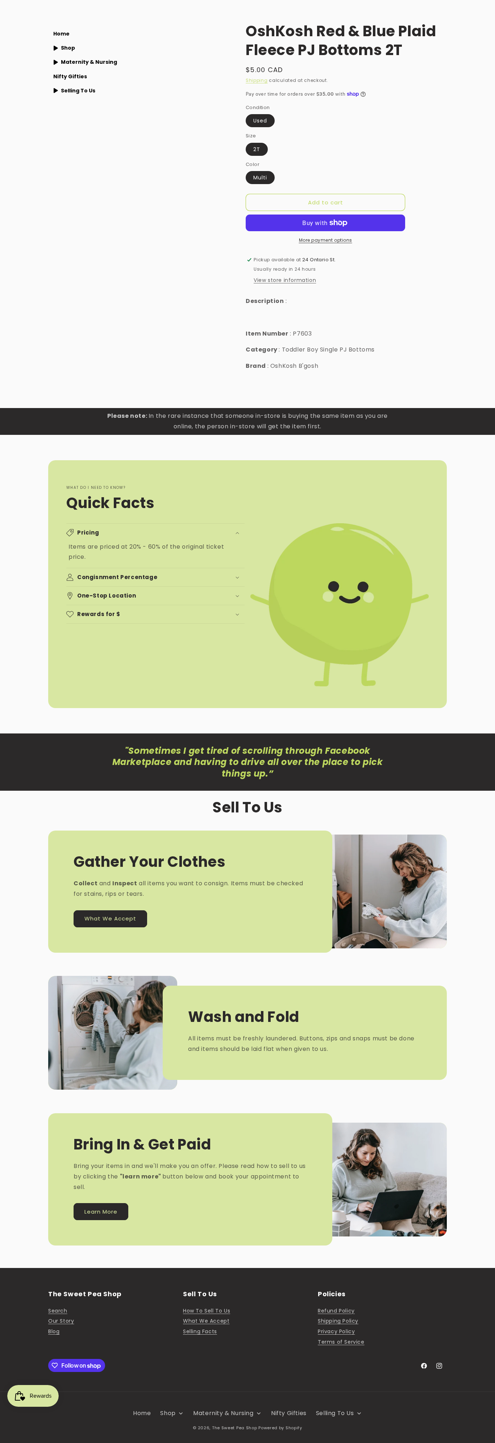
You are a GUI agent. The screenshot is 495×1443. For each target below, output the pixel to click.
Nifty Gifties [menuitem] (70, 76)
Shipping (257, 80)
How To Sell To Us (206, 1310)
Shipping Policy (338, 1321)
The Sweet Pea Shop (234, 1428)
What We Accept (110, 918)
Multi (260, 177)
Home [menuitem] (61, 33)
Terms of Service (341, 1342)
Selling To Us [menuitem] (78, 90)
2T (256, 149)
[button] (155, 533)
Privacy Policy (336, 1331)
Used (260, 120)
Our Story (61, 1321)
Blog (53, 1331)
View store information (285, 280)
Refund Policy (336, 1310)
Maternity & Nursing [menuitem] (89, 62)
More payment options (325, 240)
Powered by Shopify (280, 1428)
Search (57, 1310)
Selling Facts (200, 1331)
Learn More (100, 1211)
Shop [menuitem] (68, 47)
